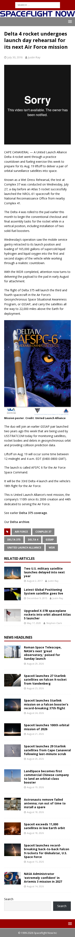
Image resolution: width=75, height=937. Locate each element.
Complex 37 (43, 531)
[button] (69, 21)
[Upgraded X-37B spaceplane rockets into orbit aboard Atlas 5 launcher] (12, 615)
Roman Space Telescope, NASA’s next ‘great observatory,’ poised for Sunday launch (42, 653)
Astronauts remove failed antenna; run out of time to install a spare (45, 803)
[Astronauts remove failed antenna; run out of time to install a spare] (12, 804)
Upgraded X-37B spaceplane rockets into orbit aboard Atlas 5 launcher (47, 614)
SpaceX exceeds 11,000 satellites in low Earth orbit (44, 826)
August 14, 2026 (35, 886)
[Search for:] (37, 5)
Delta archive (19, 522)
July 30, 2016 (15, 57)
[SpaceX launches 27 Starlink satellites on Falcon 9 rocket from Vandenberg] (12, 680)
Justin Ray (34, 57)
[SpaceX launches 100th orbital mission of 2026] (12, 729)
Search (8, 899)
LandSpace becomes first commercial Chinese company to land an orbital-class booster (46, 777)
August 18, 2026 (35, 812)
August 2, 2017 (34, 580)
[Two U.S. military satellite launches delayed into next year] (12, 573)
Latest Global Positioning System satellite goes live (43, 591)
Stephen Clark (54, 623)
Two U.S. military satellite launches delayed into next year (44, 572)
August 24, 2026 (35, 713)
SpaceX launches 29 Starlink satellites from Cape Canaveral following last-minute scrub (47, 750)
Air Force (21, 531)
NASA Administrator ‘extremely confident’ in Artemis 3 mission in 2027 (43, 877)
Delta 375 (13, 539)
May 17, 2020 (34, 623)
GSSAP (50, 539)
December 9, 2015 (37, 598)
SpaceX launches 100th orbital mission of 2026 (46, 727)
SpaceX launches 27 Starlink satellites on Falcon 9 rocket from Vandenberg (45, 679)
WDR (52, 547)
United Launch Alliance (24, 547)
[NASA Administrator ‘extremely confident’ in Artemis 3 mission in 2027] (12, 878)
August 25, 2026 (35, 688)
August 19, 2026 (35, 787)
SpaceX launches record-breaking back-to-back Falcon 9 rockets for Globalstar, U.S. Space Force (46, 851)
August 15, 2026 (35, 861)
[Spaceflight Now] (37, 15)
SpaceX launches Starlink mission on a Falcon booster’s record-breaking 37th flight (46, 704)
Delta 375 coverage (33, 513)
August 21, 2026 (35, 733)
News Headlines (18, 637)
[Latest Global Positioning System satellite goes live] (12, 594)
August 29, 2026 (35, 663)
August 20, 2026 (35, 758)
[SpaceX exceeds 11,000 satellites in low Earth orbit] (12, 828)
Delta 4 (33, 539)
